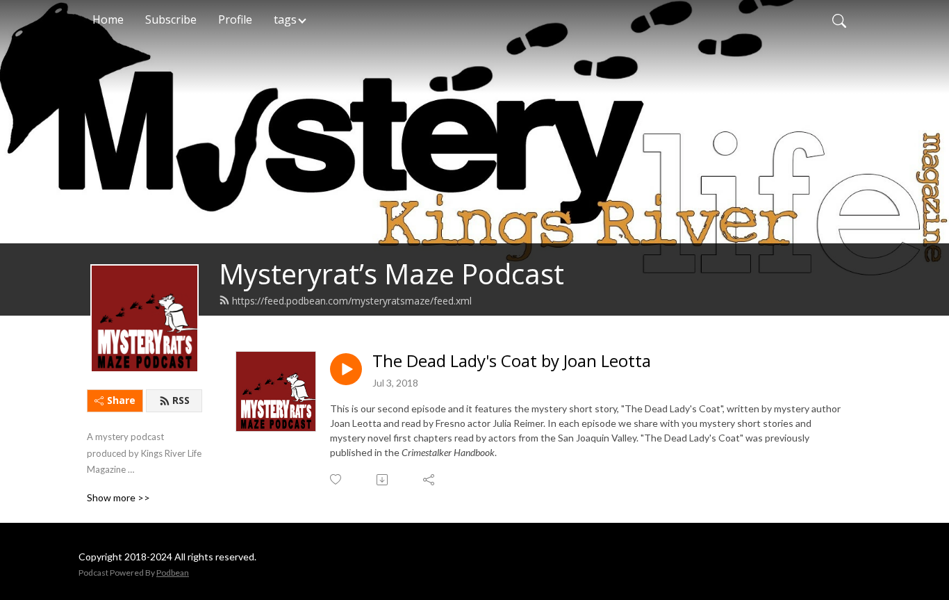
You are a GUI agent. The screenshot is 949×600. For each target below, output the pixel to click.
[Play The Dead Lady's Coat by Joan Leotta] (346, 369)
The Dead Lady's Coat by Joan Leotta (511, 361)
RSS (181, 400)
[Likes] (337, 479)
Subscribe (171, 19)
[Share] (430, 480)
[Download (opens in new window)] (383, 480)
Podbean (172, 572)
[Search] (839, 19)
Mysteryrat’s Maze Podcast (391, 273)
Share (121, 400)
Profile (235, 19)
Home (108, 19)
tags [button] (285, 19)
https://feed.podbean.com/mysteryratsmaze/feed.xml (352, 300)
